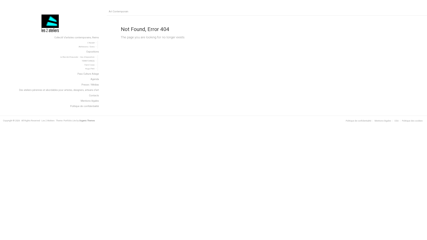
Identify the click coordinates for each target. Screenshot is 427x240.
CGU (396, 121)
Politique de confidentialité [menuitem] (84, 106)
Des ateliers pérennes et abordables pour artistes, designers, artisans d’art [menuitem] (59, 90)
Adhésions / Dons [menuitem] (87, 47)
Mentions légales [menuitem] (90, 101)
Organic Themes (87, 120)
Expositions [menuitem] (93, 51)
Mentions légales (383, 121)
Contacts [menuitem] (94, 95)
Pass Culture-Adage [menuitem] (88, 73)
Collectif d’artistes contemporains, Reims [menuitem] (76, 37)
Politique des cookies (412, 121)
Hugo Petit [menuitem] (90, 69)
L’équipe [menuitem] (91, 43)
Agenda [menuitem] (95, 79)
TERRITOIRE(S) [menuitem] (88, 61)
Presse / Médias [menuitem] (90, 84)
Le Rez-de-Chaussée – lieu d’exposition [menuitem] (77, 57)
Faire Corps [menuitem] (90, 65)
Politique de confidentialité (358, 121)
